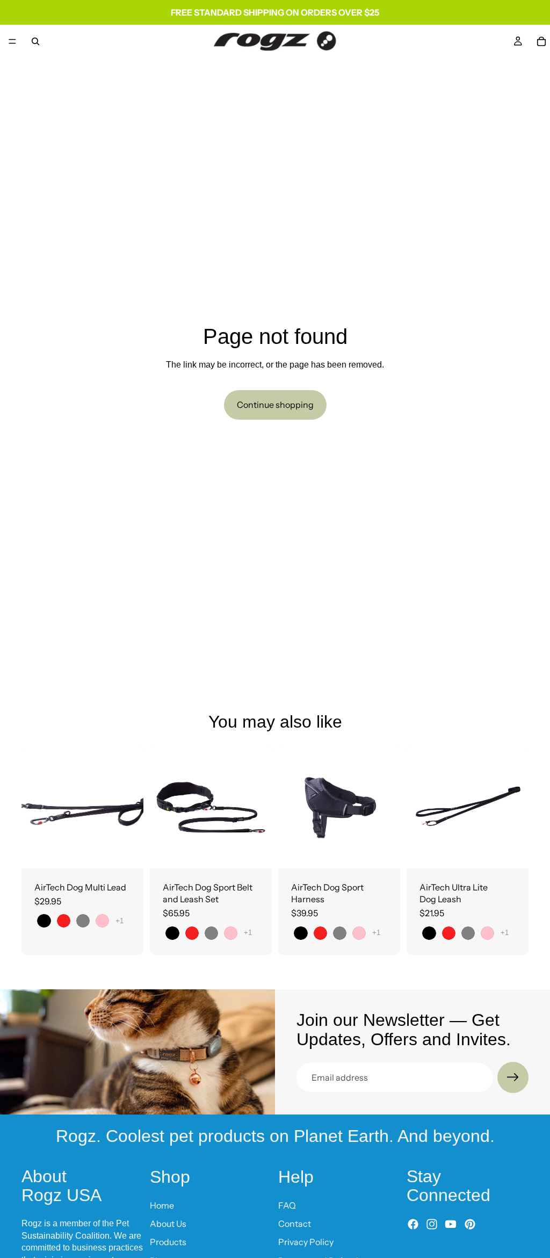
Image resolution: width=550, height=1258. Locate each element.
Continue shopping (275, 404)
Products (168, 1242)
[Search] (35, 41)
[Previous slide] (33, 807)
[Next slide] (131, 807)
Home (162, 1204)
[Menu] (12, 41)
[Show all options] (119, 920)
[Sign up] (513, 1077)
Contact (294, 1223)
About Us (168, 1223)
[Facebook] (413, 1224)
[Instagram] (431, 1224)
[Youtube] (450, 1224)
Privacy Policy (306, 1242)
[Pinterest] (470, 1224)
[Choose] (126, 851)
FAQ (287, 1204)
